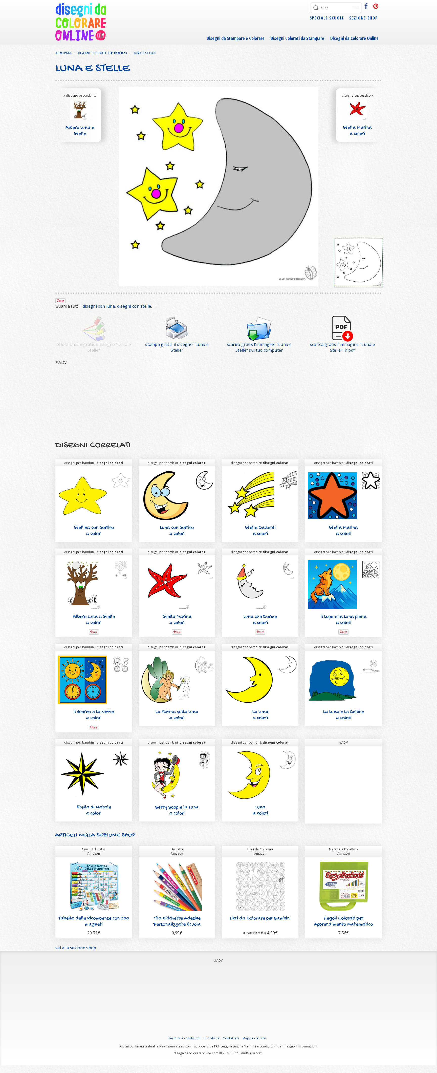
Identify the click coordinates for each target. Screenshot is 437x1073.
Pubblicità (212, 1038)
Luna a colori (260, 810)
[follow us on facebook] (366, 6)
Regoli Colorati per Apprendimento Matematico (343, 922)
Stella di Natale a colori (94, 810)
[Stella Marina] (357, 109)
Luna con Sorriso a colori (177, 531)
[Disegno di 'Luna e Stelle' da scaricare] (259, 328)
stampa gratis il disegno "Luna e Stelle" (177, 347)
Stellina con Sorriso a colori (94, 531)
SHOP (127, 835)
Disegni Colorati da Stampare (297, 38)
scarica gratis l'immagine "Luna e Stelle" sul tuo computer (259, 347)
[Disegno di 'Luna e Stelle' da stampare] (177, 328)
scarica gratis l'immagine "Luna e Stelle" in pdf (342, 347)
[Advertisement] (207, 403)
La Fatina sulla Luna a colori (177, 715)
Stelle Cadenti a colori (260, 531)
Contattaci (231, 1038)
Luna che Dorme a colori (260, 620)
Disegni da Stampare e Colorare (236, 38)
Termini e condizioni (184, 1038)
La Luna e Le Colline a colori (343, 715)
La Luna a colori (260, 715)
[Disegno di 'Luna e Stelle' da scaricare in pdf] (342, 328)
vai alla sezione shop (75, 948)
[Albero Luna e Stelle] (80, 109)
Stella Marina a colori (357, 131)
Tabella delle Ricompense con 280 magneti (93, 922)
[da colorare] (358, 263)
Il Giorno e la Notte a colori (94, 715)
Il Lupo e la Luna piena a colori (343, 620)
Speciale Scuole (327, 18)
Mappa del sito (254, 1038)
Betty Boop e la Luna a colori (177, 810)
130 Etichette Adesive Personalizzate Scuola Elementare (177, 925)
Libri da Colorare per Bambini (260, 918)
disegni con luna (99, 306)
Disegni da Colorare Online (354, 38)
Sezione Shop (363, 18)
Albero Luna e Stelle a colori (79, 134)
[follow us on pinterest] (376, 6)
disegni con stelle (134, 306)
